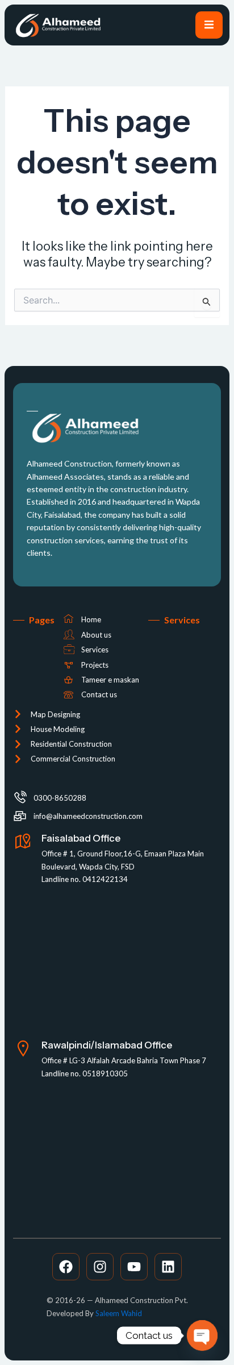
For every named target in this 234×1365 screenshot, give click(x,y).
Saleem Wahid (118, 1313)
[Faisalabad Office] (23, 842)
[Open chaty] (202, 1335)
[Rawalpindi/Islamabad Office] (23, 1049)
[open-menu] (209, 25)
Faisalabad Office (80, 838)
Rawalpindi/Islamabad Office (106, 1045)
